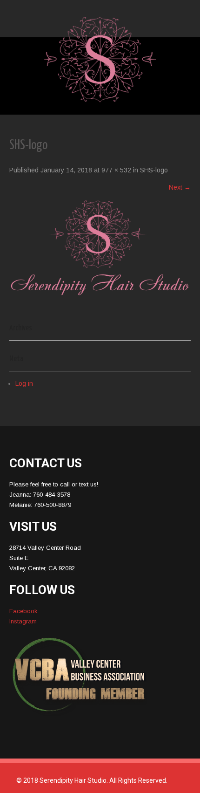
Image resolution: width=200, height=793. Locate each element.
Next (180, 187)
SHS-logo (154, 170)
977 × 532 (116, 170)
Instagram (23, 621)
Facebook (23, 611)
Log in (24, 383)
